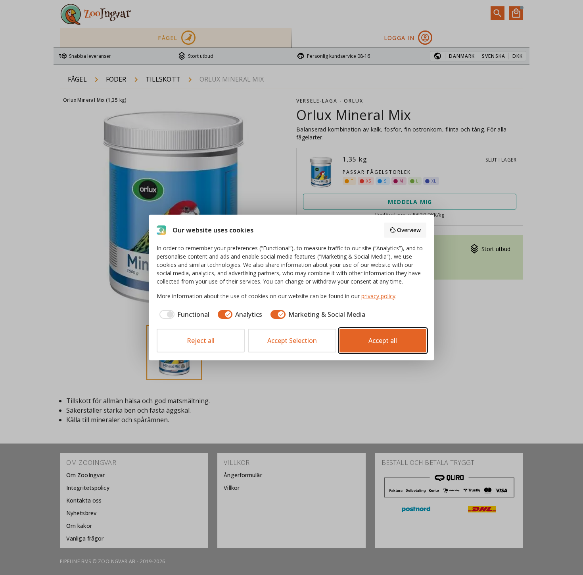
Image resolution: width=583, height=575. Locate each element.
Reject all (201, 340)
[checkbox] (183, 314)
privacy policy (378, 296)
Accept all (382, 340)
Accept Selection (292, 340)
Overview (409, 230)
